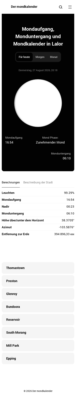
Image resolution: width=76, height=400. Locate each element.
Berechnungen (11, 182)
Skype (31, 250)
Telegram (45, 250)
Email (59, 250)
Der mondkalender (24, 6)
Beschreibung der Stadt (38, 182)
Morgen (40, 57)
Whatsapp (52, 250)
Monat (53, 57)
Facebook (17, 250)
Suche (60, 7)
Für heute (24, 57)
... (70, 7)
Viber (38, 250)
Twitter (24, 250)
